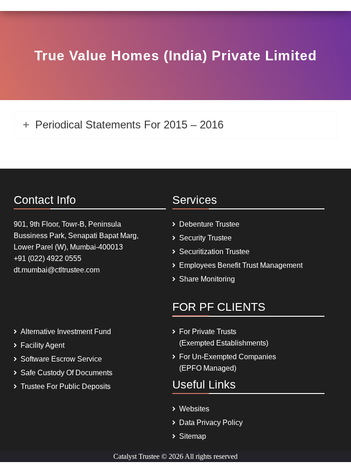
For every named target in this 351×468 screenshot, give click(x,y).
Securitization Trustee (214, 251)
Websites (194, 409)
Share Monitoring (207, 279)
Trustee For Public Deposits (66, 386)
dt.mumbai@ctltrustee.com (57, 270)
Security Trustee (205, 238)
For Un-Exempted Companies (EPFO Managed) (227, 362)
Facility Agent (42, 345)
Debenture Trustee (209, 224)
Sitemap (192, 436)
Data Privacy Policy (211, 422)
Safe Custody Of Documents (66, 373)
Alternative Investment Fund (66, 331)
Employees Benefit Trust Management (241, 265)
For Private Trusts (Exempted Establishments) (223, 337)
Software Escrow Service (61, 359)
